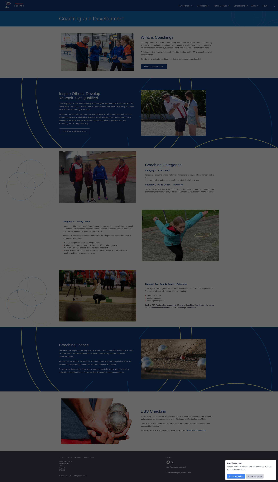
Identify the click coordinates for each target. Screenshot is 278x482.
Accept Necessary (255, 476)
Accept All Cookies (236, 476)
